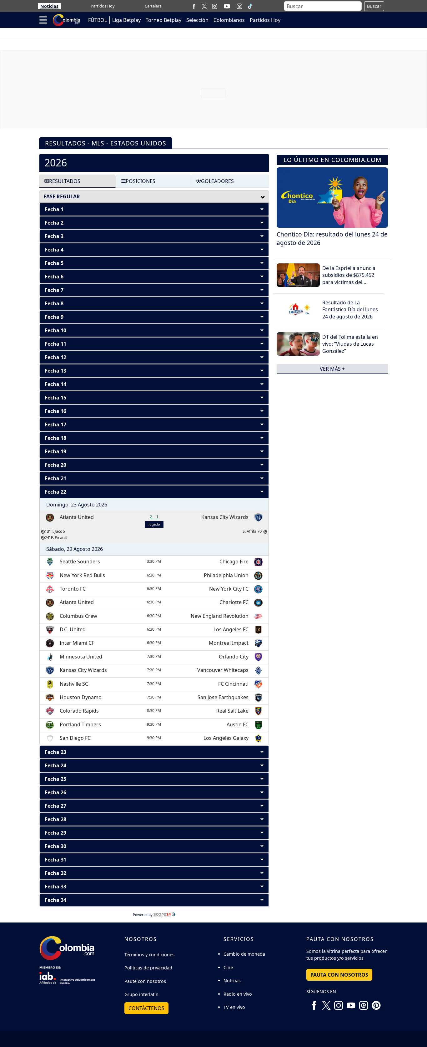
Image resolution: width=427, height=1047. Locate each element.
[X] (204, 6)
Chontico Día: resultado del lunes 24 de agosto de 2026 (332, 238)
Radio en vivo (238, 994)
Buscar (374, 6)
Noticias (49, 6)
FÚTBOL (97, 20)
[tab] (154, 162)
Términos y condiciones (149, 955)
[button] (154, 209)
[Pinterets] (376, 1003)
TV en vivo (234, 1007)
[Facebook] (194, 6)
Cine (228, 967)
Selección (197, 20)
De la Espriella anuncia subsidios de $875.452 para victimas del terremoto (348, 278)
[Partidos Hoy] (239, 6)
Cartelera (153, 6)
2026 (55, 162)
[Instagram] (214, 6)
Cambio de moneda (244, 954)
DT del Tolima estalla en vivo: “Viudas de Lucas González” (350, 343)
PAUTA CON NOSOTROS (339, 974)
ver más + (332, 368)
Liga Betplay (126, 20)
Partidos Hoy (103, 6)
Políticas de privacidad (148, 968)
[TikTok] (250, 6)
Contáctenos (146, 1008)
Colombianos (229, 20)
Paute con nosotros (145, 981)
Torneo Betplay (163, 20)
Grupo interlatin (141, 994)
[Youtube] (227, 6)
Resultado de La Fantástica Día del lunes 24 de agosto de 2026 (350, 309)
